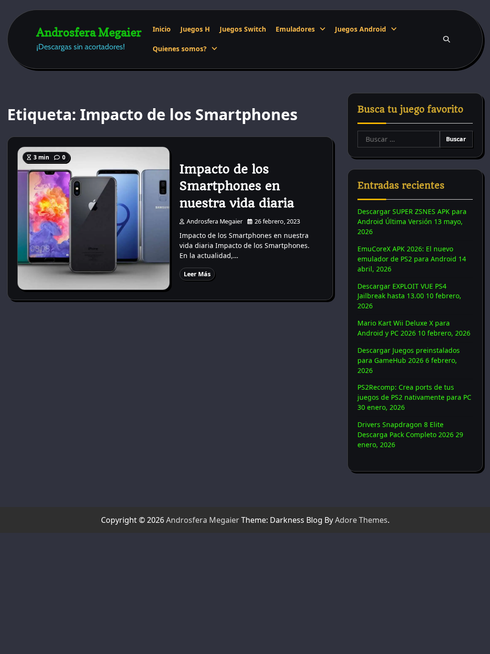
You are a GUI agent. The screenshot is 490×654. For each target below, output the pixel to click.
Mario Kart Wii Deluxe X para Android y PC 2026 (403, 328)
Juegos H (195, 29)
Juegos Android (360, 29)
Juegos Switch (243, 29)
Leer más (197, 274)
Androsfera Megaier (89, 32)
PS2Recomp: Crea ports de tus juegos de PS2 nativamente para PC (414, 392)
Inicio (162, 29)
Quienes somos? (180, 48)
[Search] (446, 39)
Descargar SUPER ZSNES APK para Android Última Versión (412, 216)
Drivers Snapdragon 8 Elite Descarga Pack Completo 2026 (405, 429)
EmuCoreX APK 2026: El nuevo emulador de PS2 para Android (407, 253)
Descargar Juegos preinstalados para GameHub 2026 (408, 355)
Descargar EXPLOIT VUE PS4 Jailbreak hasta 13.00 (401, 291)
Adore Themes (361, 520)
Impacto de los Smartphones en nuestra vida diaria (236, 186)
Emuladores (295, 29)
